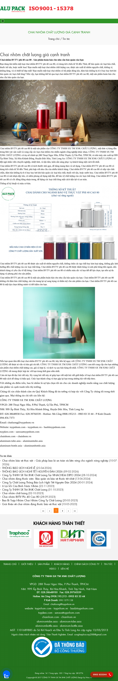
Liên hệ (65, 568)
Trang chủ (54, 38)
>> (75, 511)
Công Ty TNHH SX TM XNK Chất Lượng (24, 489)
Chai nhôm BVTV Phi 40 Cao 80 (20, 496)
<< (43, 511)
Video (52, 568)
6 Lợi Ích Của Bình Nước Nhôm (20, 486)
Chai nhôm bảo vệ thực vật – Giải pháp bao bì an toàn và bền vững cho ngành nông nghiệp (55, 460)
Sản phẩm (44, 564)
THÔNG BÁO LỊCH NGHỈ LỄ (19, 468)
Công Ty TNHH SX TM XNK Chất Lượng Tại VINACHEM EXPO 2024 (41, 475)
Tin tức (66, 38)
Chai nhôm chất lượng (14, 493)
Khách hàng (62, 564)
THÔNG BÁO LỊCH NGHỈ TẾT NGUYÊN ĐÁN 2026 (32, 471)
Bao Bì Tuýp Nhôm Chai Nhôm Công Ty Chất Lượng (32, 500)
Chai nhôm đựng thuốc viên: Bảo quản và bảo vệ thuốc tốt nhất (38, 478)
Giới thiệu (27, 564)
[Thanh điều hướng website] (2, 21)
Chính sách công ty (86, 564)
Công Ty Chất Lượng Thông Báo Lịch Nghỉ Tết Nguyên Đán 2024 (39, 482)
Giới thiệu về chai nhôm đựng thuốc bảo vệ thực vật (31, 504)
